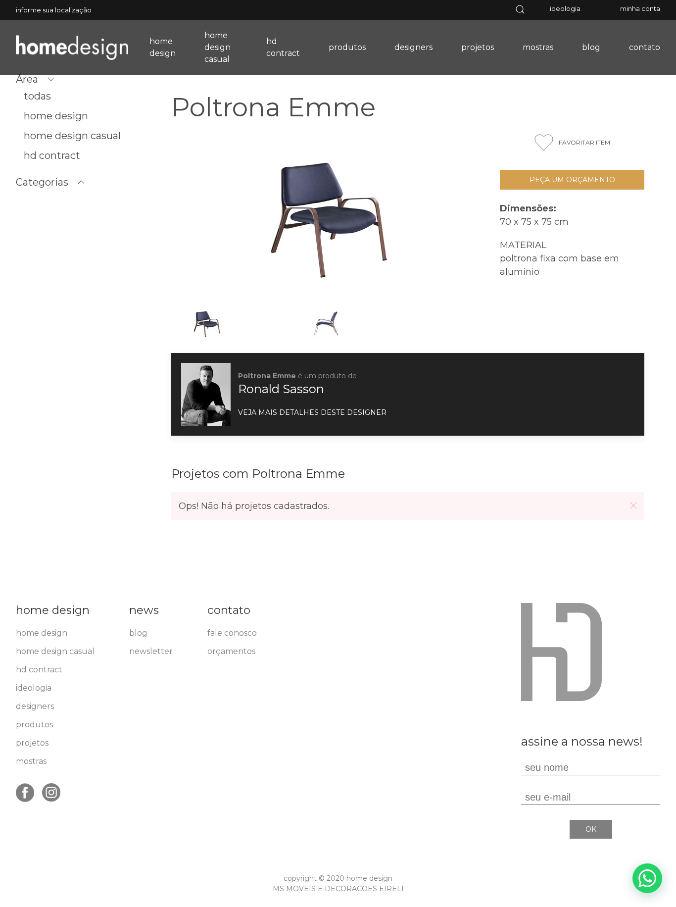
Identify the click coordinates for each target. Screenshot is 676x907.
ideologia (565, 8)
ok (590, 829)
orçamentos (231, 651)
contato (644, 47)
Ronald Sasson (281, 389)
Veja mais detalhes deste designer (312, 412)
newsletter (151, 651)
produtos (347, 47)
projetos (477, 47)
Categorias (42, 182)
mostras (538, 47)
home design (162, 47)
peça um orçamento (572, 179)
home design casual (217, 47)
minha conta (640, 8)
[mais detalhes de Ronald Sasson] (206, 394)
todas (37, 96)
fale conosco (232, 633)
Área (27, 79)
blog (591, 47)
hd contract (283, 47)
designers (413, 47)
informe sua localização (54, 10)
